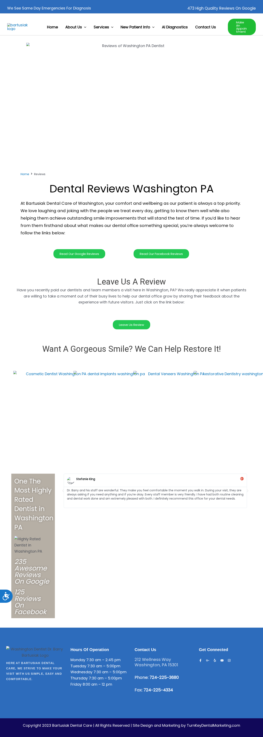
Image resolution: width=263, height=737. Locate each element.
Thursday (79, 678)
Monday (77, 659)
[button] (84, 27)
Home (25, 174)
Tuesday (78, 666)
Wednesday (81, 672)
